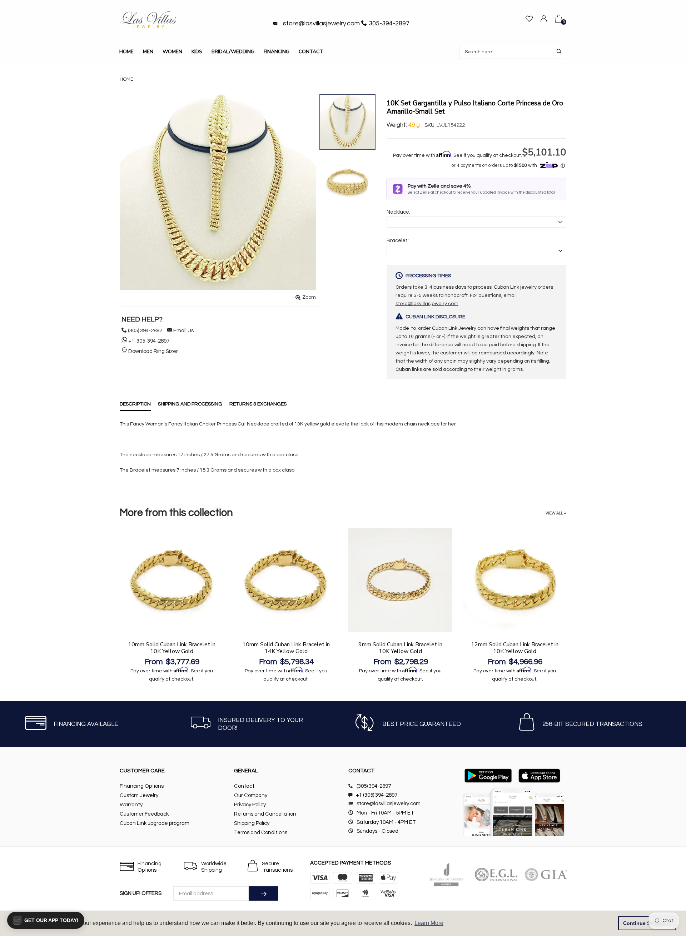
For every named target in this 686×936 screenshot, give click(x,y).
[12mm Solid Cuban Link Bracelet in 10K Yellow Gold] (514, 580)
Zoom (309, 297)
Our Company (250, 795)
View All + (556, 513)
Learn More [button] (428, 923)
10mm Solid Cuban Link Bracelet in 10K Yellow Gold (171, 648)
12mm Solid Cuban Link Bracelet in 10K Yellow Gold (514, 648)
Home (126, 51)
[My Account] (544, 20)
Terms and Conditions (260, 832)
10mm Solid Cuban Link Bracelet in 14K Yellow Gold (286, 648)
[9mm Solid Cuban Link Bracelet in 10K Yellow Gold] (400, 580)
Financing (276, 51)
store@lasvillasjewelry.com (321, 23)
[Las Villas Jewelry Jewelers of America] (446, 874)
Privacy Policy (250, 804)
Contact (311, 51)
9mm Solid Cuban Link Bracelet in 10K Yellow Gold (400, 648)
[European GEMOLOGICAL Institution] (496, 874)
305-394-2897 (389, 23)
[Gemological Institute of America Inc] (546, 874)
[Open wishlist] (529, 20)
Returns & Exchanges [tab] (258, 404)
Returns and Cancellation (265, 814)
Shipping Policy (251, 823)
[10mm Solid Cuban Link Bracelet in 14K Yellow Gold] (286, 580)
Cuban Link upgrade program (154, 823)
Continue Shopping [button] (647, 923)
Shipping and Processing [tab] (190, 404)
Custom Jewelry (139, 795)
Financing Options (142, 786)
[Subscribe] (263, 893)
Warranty (131, 804)
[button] (45, 920)
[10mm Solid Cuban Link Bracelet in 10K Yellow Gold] (171, 580)
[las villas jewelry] (148, 20)
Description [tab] (135, 404)
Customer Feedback (144, 814)
